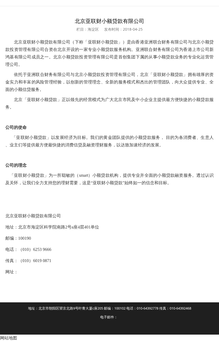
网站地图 (8, 338)
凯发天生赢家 (109, 3)
